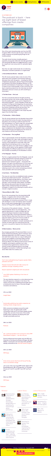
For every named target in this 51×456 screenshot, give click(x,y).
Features (5, 325)
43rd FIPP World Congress (25, 343)
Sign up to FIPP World (25, 453)
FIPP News (6, 353)
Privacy (16, 448)
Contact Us (21, 448)
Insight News (6, 295)
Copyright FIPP (30, 448)
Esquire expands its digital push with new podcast (15, 269)
